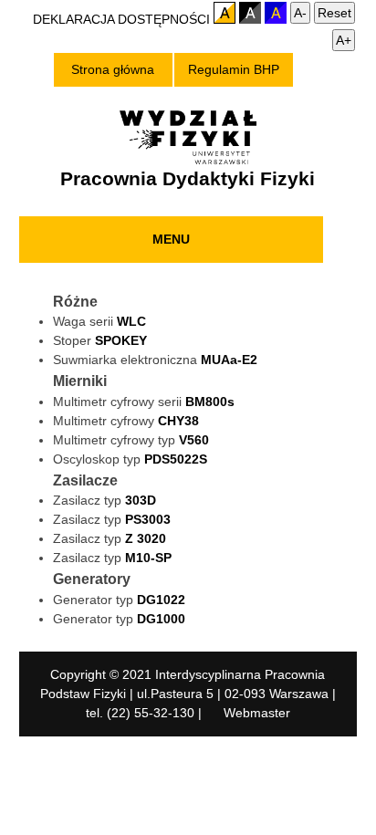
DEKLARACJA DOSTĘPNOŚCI (123, 19)
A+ (343, 40)
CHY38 (178, 420)
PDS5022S (175, 459)
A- (300, 12)
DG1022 (161, 599)
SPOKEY (121, 340)
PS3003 (148, 519)
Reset (334, 12)
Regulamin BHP (233, 69)
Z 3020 (145, 538)
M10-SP (148, 557)
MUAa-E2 (229, 359)
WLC (131, 321)
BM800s (210, 401)
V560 (194, 440)
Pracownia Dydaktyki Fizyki (187, 178)
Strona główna (112, 69)
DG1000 (161, 618)
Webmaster (257, 712)
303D (140, 500)
